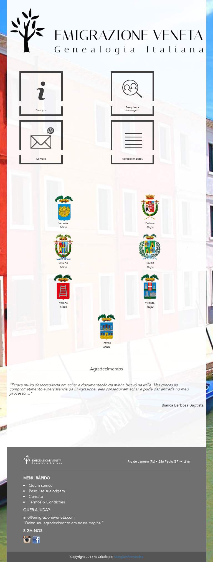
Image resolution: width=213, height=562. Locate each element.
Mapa (63, 227)
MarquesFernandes (128, 557)
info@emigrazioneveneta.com (49, 517)
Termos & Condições (47, 502)
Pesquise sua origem (47, 491)
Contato (36, 496)
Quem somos (40, 485)
